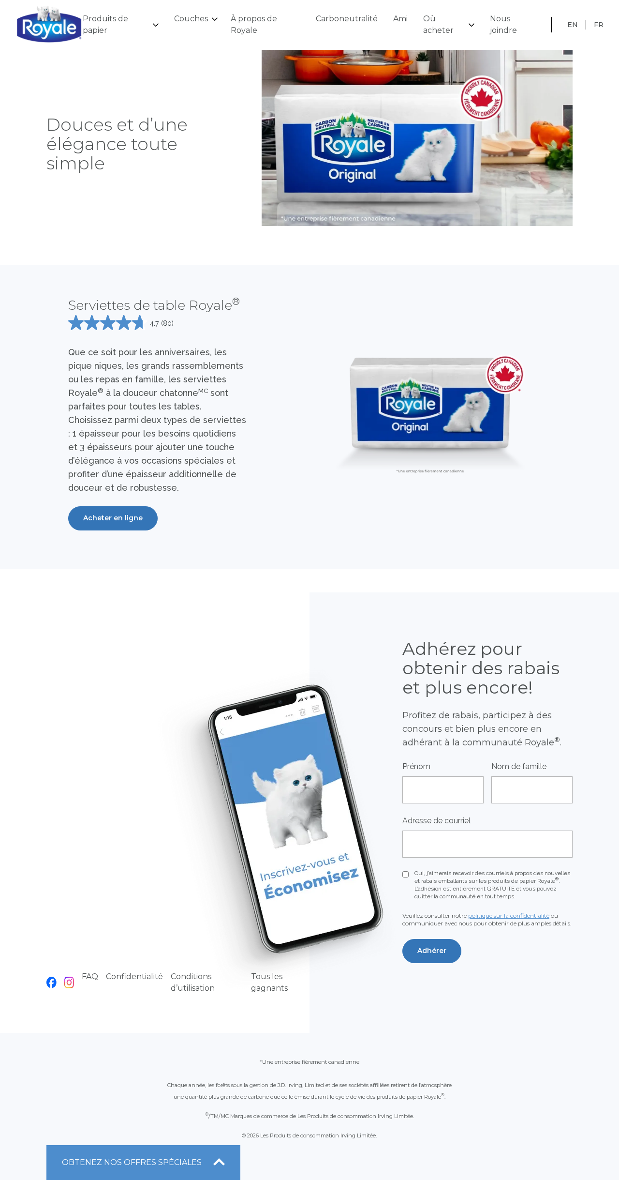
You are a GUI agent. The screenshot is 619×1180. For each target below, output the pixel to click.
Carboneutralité (347, 18)
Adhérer (431, 950)
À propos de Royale (254, 24)
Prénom (416, 766)
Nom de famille (518, 766)
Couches (191, 18)
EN (572, 24)
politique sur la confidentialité (508, 915)
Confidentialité (134, 976)
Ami (400, 18)
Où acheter (438, 24)
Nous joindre (503, 24)
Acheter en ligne (113, 518)
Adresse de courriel (436, 820)
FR (599, 24)
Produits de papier (105, 24)
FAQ (90, 976)
